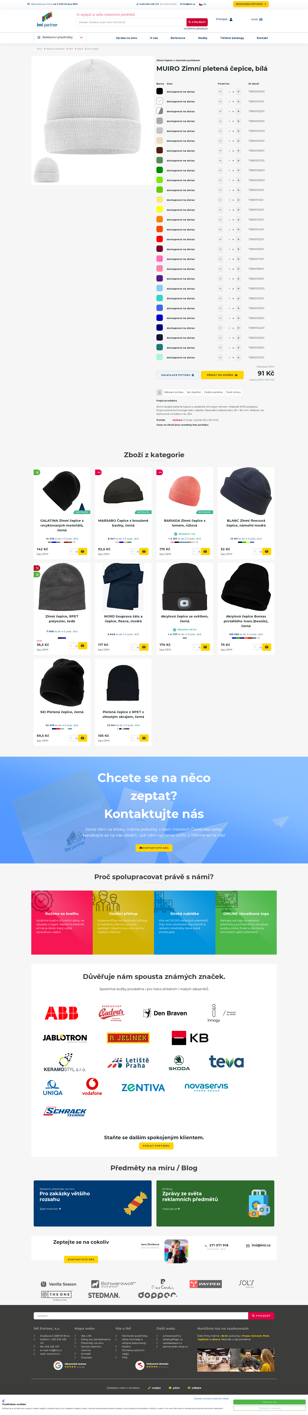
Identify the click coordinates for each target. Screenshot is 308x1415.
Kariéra (126, 1346)
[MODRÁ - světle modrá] (159, 288)
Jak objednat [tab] (194, 392)
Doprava (86, 1357)
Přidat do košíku (220, 375)
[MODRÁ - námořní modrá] (159, 327)
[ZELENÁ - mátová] (159, 357)
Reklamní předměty (57, 37)
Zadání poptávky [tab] (213, 392)
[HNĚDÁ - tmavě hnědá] (159, 150)
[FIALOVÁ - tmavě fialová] (159, 278)
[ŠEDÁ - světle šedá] (159, 130)
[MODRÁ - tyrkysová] (159, 298)
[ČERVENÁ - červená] (159, 239)
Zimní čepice (93, 49)
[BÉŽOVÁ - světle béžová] (159, 140)
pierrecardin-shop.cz (175, 1346)
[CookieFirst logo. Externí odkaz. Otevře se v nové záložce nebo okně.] (3, 1401)
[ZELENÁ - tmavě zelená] (159, 170)
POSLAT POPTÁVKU (156, 1145)
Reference (178, 38)
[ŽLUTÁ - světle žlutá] (159, 199)
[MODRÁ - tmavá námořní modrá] (159, 337)
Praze (246, 1335)
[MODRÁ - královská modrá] (159, 308)
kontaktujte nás (155, 847)
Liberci (215, 1339)
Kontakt (262, 38)
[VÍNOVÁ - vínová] (159, 248)
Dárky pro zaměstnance (96, 1339)
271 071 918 (218, 1245)
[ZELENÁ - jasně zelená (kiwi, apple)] (159, 189)
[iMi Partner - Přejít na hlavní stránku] (47, 19)
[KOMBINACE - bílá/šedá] (159, 111)
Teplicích (203, 1339)
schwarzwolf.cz (172, 1335)
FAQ (124, 1357)
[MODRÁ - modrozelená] (159, 347)
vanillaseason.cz (172, 1343)
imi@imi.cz (188, 4)
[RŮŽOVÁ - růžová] (159, 268)
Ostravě (256, 1335)
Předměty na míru (92, 1343)
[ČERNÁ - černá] (159, 91)
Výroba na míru (126, 38)
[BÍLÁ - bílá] (159, 101)
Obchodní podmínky (134, 1335)
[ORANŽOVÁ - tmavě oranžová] (159, 229)
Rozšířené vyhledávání (196, 28)
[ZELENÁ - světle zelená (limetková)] (159, 180)
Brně (225, 1335)
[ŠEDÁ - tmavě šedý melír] (159, 121)
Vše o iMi (86, 1335)
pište (176, 1387)
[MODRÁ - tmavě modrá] (159, 318)
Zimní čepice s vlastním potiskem (178, 60)
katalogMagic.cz (173, 1339)
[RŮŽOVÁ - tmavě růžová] (159, 258)
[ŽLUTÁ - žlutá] (159, 209)
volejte (156, 1387)
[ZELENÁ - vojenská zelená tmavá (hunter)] (159, 160)
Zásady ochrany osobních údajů (211, 1398)
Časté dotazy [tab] (233, 392)
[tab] (159, 392)
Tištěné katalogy (232, 38)
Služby (202, 38)
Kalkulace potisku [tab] (174, 392)
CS (204, 4)
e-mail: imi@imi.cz (51, 1350)
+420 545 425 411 (148, 4)
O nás (154, 38)
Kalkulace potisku (175, 375)
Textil (70, 49)
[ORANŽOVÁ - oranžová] (159, 219)
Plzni (266, 1335)
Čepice (80, 49)
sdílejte (196, 1387)
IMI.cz (39, 49)
